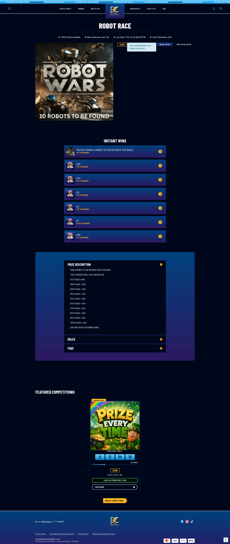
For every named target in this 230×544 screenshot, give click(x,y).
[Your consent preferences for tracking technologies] (226, 540)
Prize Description (79, 264)
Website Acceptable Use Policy (103, 534)
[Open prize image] (70, 151)
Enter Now (99, 487)
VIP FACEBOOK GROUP (36, 2)
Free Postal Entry (184, 44)
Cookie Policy (83, 534)
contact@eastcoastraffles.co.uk (47, 539)
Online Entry (165, 44)
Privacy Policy (40, 534)
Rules (71, 339)
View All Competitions (114, 500)
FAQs (71, 348)
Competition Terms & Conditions (62, 534)
